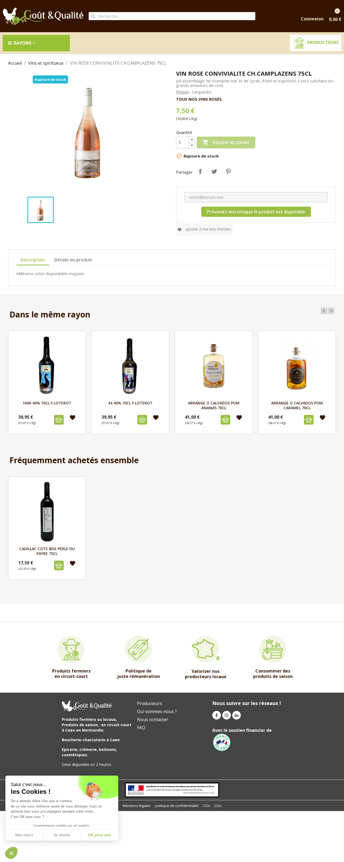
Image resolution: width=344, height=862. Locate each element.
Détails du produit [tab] (73, 260)
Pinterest (228, 171)
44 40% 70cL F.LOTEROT (130, 403)
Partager (200, 171)
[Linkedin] (236, 715)
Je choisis (61, 835)
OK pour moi (99, 835)
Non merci (24, 835)
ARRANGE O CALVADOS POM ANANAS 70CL (213, 405)
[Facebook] (216, 715)
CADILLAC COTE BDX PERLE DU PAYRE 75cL (47, 551)
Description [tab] (33, 260)
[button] (11, 852)
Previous (324, 311)
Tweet (214, 171)
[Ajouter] (59, 420)
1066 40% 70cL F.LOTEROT (47, 403)
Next (331, 311)
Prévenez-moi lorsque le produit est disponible (256, 212)
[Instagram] (226, 715)
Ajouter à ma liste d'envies (204, 229)
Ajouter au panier (226, 142)
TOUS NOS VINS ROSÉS (199, 99)
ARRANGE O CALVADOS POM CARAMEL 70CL (297, 405)
